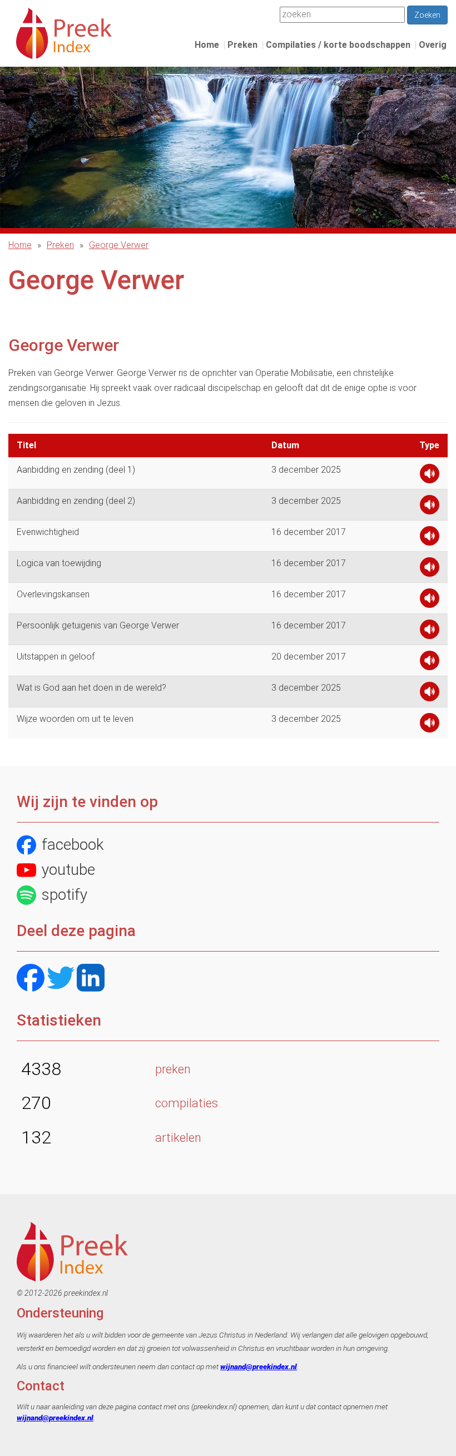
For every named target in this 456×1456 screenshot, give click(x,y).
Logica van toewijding (59, 563)
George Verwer (118, 245)
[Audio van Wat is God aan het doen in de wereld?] (429, 694)
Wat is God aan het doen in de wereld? (91, 687)
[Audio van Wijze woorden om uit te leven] (429, 725)
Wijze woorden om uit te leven (75, 719)
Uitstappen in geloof (56, 656)
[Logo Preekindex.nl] (64, 32)
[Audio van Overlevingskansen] (429, 601)
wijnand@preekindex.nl (258, 1366)
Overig (433, 44)
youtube (68, 869)
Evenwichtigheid (48, 532)
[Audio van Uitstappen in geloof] (429, 663)
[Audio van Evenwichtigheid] (429, 538)
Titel (26, 445)
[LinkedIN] (91, 979)
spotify (64, 894)
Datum (285, 445)
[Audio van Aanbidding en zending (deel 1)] (429, 476)
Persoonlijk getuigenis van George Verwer (98, 625)
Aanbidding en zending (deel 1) (76, 469)
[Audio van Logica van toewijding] (429, 569)
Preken (242, 44)
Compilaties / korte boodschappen (338, 44)
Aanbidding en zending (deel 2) (76, 501)
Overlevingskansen (53, 594)
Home (207, 44)
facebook (73, 844)
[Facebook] (30, 979)
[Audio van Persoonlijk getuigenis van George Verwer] (429, 632)
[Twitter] (61, 979)
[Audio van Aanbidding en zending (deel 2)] (429, 507)
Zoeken (427, 15)
